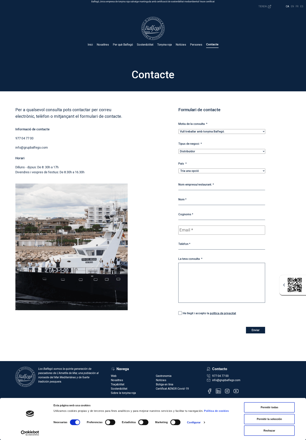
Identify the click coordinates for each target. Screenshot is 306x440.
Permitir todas (269, 407)
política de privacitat (223, 313)
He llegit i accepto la (209, 313)
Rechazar (269, 430)
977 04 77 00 (220, 376)
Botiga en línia (164, 384)
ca (287, 6)
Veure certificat (207, 1)
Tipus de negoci (190, 143)
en (292, 6)
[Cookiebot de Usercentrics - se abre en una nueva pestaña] (30, 433)
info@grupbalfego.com (226, 380)
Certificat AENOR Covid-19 (172, 388)
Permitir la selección (269, 418)
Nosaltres (103, 44)
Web (114, 376)
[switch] (110, 422)
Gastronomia (163, 376)
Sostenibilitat (145, 44)
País (182, 163)
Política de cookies (216, 410)
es (301, 6)
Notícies (181, 44)
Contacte (212, 44)
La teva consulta (190, 259)
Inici (90, 44)
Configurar (194, 422)
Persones (196, 44)
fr (297, 6)
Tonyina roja (164, 44)
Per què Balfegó (123, 44)
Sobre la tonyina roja (123, 393)
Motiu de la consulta (192, 124)
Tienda (262, 6)
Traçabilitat (117, 384)
